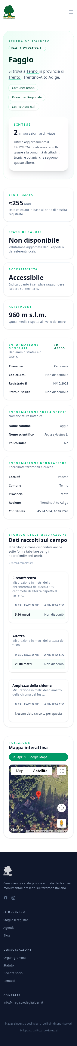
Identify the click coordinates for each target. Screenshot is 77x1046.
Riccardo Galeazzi (47, 1030)
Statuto (8, 965)
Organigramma (14, 958)
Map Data (53, 831)
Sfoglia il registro (15, 920)
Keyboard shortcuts (36, 831)
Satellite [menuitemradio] (40, 771)
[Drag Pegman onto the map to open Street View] (61, 823)
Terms (64, 831)
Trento (15, 77)
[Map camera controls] (61, 808)
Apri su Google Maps (32, 757)
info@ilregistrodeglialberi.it (23, 1002)
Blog (6, 935)
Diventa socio (12, 973)
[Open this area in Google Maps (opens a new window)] (17, 830)
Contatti (9, 981)
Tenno (33, 71)
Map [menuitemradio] (19, 771)
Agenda (9, 928)
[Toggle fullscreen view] (61, 771)
